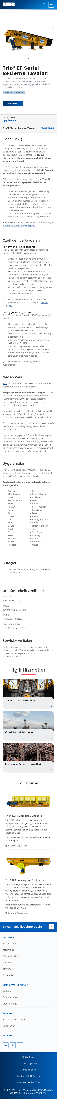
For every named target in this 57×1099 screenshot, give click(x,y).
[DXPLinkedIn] (5, 1045)
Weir (5, 383)
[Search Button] (44, 4)
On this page (9, 117)
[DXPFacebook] (20, 1045)
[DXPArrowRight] (51, 926)
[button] (44, 4)
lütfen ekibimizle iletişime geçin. (19, 225)
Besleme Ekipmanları (14, 92)
